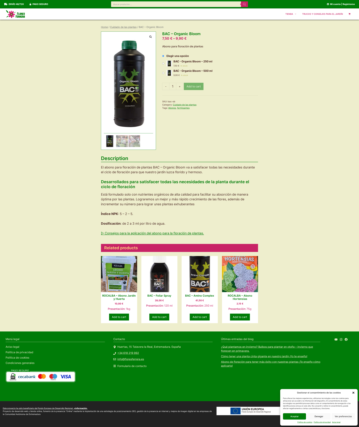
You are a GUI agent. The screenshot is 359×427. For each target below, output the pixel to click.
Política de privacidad (322, 422)
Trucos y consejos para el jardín (322, 14)
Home (104, 27)
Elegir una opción (177, 56)
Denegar (319, 416)
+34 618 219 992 (128, 353)
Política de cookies (304, 422)
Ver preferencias (343, 416)
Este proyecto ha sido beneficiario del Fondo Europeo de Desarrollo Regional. (45, 408)
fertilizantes (183, 108)
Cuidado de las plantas (123, 27)
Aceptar (294, 416)
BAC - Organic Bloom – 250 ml (192, 61)
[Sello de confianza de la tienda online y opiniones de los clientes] (27, 393)
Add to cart (194, 86)
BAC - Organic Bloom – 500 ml (192, 71)
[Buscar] (244, 4)
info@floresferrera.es (130, 359)
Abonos (172, 108)
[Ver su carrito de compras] (349, 14)
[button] (353, 392)
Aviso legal (336, 422)
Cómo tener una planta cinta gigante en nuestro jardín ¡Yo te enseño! (264, 356)
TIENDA (289, 14)
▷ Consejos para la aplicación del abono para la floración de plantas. (152, 233)
